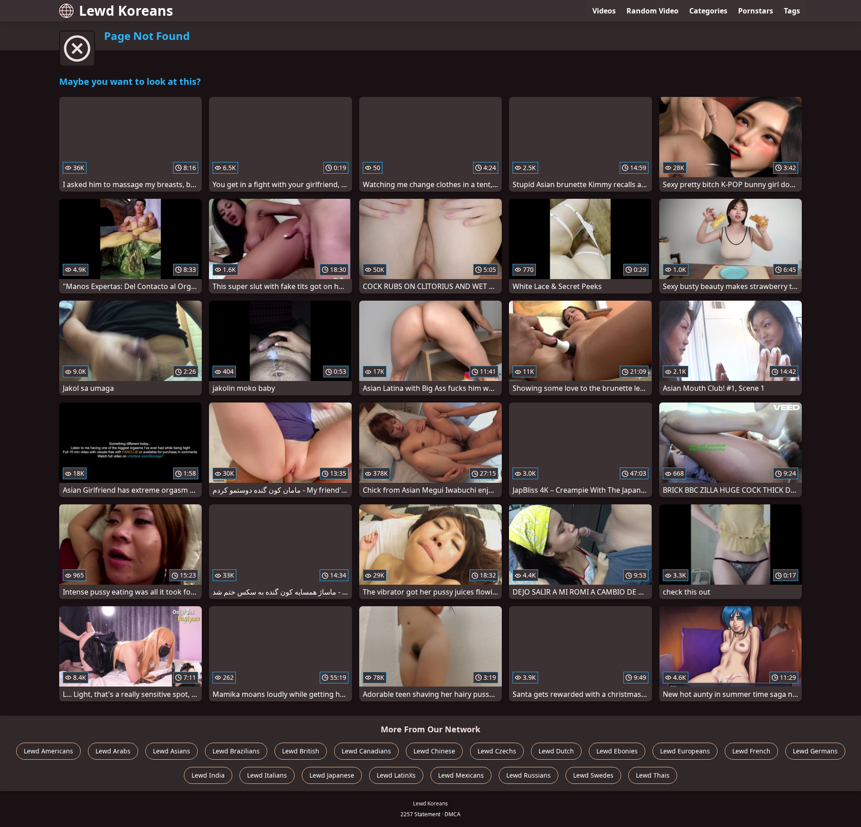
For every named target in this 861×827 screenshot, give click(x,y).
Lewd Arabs (113, 751)
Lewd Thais (653, 775)
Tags (792, 11)
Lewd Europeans (685, 751)
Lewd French (751, 751)
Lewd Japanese (331, 775)
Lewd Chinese (434, 751)
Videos (604, 11)
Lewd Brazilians (236, 751)
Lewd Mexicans (461, 775)
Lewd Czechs (497, 751)
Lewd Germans (815, 751)
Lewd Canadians (366, 751)
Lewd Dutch (556, 751)
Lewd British (300, 751)
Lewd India (208, 775)
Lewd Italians (267, 775)
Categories (708, 11)
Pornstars (755, 11)
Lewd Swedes (593, 775)
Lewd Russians (528, 775)
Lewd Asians (171, 751)
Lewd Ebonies (617, 751)
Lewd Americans (48, 751)
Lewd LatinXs (396, 775)
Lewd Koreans (126, 10)
